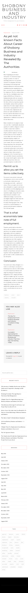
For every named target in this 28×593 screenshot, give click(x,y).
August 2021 (4, 478)
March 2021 (4, 496)
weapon (20, 567)
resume (18, 556)
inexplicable (5, 548)
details (23, 534)
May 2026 (3, 453)
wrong (3, 569)
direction (16, 537)
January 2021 (4, 503)
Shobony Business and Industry (14, 11)
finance (17, 542)
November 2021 (5, 467)
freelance (4, 545)
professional (5, 556)
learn (12, 548)
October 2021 (4, 471)
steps (15, 561)
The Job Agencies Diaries (7, 432)
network (18, 550)
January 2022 (4, 460)
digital (9, 537)
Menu (3, 25)
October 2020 (4, 514)
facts (18, 295)
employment (5, 539)
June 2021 (3, 485)
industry (7, 297)
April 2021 (3, 493)
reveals (10, 558)
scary (16, 558)
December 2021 (5, 464)
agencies (4, 534)
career (13, 295)
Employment (7, 32)
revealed (13, 297)
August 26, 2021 (15, 32)
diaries (4, 537)
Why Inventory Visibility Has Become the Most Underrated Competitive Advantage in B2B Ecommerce (13, 388)
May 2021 (3, 489)
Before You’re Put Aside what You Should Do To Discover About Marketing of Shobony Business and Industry (13, 412)
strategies (21, 561)
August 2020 (4, 521)
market (18, 548)
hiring (10, 545)
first (22, 542)
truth (22, 564)
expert (12, 539)
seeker (3, 561)
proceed (16, 553)
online (3, 553)
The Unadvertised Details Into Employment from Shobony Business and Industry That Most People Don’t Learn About (14, 438)
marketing (4, 550)
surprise (12, 564)
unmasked (12, 567)
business (7, 295)
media (11, 550)
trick (17, 564)
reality (12, 556)
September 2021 (5, 475)
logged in (15, 356)
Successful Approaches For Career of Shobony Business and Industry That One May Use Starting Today (14, 337)
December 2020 (5, 507)
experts (18, 539)
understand (5, 567)
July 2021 (3, 482)
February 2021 (4, 500)
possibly (10, 553)
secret (21, 558)
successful (4, 564)
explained (4, 542)
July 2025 (3, 457)
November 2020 (5, 510)
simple (9, 561)
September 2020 (5, 517)
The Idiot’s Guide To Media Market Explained (13, 418)
